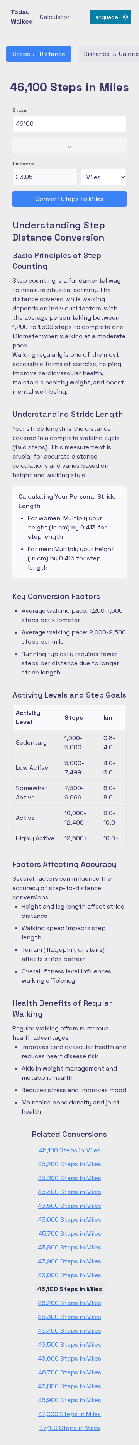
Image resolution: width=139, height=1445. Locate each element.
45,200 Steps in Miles (69, 1164)
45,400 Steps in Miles (69, 1192)
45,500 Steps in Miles (69, 1206)
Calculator (55, 17)
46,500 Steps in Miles (69, 1344)
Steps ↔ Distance (38, 54)
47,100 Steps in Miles (69, 1428)
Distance (23, 163)
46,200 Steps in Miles (69, 1303)
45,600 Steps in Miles (69, 1220)
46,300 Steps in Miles (69, 1317)
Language (105, 16)
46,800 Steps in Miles (69, 1386)
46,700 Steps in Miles (69, 1372)
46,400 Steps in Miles (69, 1331)
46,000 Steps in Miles (69, 1275)
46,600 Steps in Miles (69, 1358)
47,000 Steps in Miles (69, 1414)
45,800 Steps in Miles (69, 1247)
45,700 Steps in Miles (69, 1233)
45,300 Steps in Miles (69, 1178)
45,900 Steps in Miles (69, 1261)
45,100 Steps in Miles (69, 1150)
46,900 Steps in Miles (69, 1400)
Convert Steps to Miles (69, 199)
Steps (20, 110)
